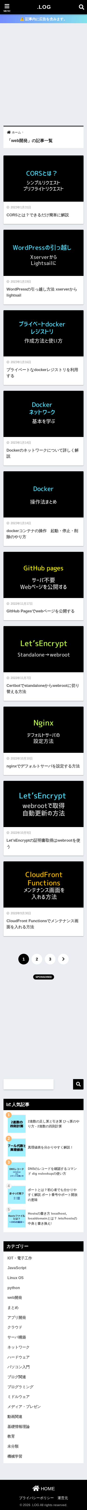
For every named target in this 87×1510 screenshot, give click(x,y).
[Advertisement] (43, 74)
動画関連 (14, 1417)
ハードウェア (18, 1357)
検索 (78, 1084)
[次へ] (63, 959)
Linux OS (15, 1278)
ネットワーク (18, 1347)
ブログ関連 (16, 1377)
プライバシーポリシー (36, 1498)
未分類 (13, 1446)
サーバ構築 (16, 1337)
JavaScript (16, 1268)
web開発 (14, 1298)
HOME (47, 1488)
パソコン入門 (18, 1367)
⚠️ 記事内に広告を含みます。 (43, 19)
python (13, 1288)
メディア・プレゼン (24, 1407)
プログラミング (20, 1387)
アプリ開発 (16, 1317)
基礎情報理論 (18, 1427)
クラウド (14, 1327)
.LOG (44, 7)
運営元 (63, 1498)
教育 (11, 1436)
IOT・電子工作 (19, 1258)
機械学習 (14, 1456)
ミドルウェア (18, 1397)
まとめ (13, 1308)
